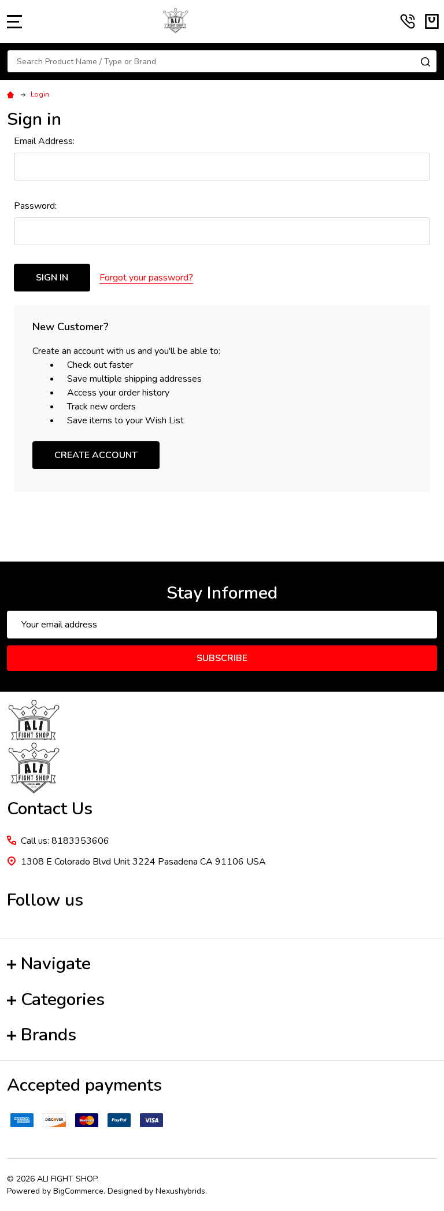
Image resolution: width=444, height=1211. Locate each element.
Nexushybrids (180, 1191)
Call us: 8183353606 (65, 841)
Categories (63, 999)
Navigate (56, 964)
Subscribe (222, 658)
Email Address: (44, 141)
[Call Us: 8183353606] (407, 21)
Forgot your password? (146, 277)
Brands (48, 1035)
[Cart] (432, 21)
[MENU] (14, 21)
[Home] (12, 94)
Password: (35, 206)
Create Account (96, 455)
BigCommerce (78, 1191)
